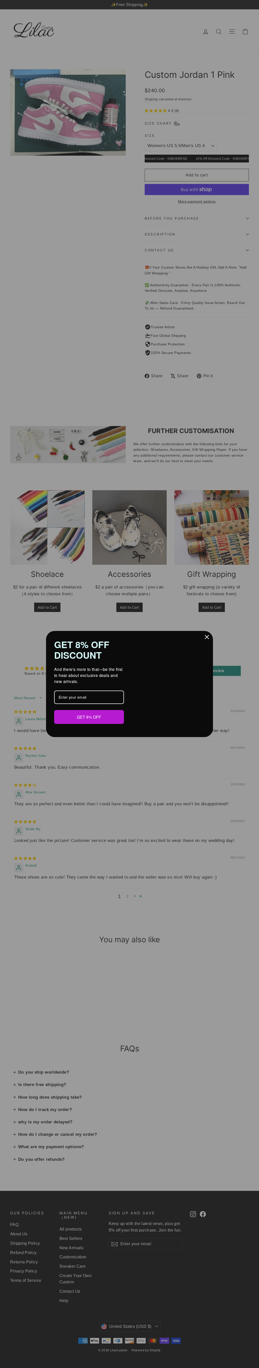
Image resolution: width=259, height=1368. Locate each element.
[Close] (207, 637)
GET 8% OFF (89, 716)
